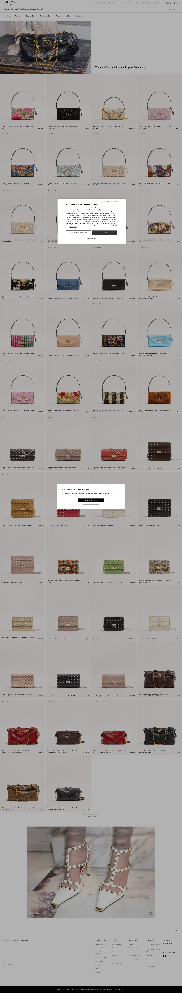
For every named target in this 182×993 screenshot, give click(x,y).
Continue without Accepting (109, 201)
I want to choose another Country (91, 504)
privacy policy (73, 227)
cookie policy (113, 225)
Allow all (104, 232)
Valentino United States (91, 500)
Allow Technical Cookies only (78, 232)
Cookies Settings (91, 238)
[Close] (119, 489)
